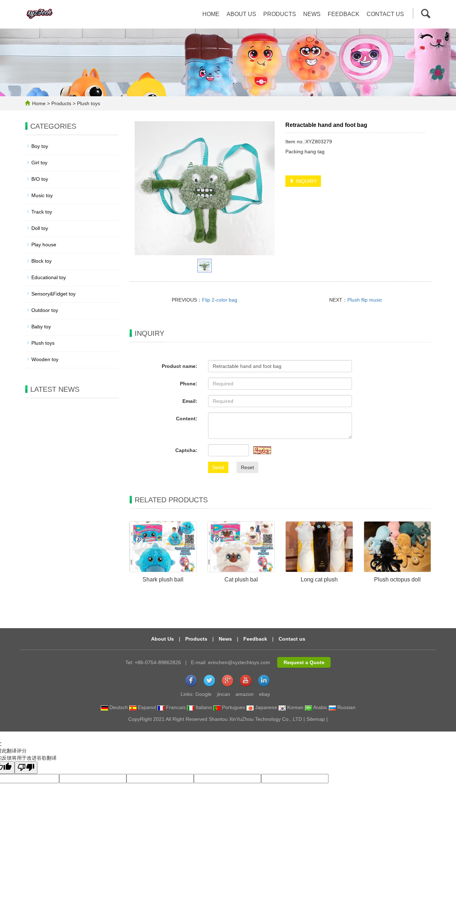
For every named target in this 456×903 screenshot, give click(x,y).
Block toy (41, 261)
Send (218, 467)
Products (279, 14)
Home (210, 14)
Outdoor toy (44, 310)
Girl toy (39, 162)
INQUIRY (306, 181)
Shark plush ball (162, 579)
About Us (162, 639)
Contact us (385, 14)
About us (241, 14)
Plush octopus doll (397, 579)
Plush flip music (364, 300)
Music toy (42, 195)
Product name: (179, 366)
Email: (189, 401)
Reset (247, 467)
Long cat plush (319, 579)
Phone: (188, 383)
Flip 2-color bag (219, 300)
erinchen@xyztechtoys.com (239, 662)
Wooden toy (44, 359)
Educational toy (48, 277)
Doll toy (39, 228)
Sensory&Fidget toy (53, 294)
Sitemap (315, 719)
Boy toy (39, 146)
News (312, 14)
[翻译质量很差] (26, 767)
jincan (223, 694)
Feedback (343, 14)
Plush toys (88, 103)
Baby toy (41, 326)
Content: (186, 418)
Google (203, 694)
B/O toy (39, 179)
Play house (43, 244)
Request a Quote (304, 662)
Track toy (41, 212)
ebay (264, 694)
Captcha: (186, 450)
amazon (244, 694)
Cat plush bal (241, 579)
